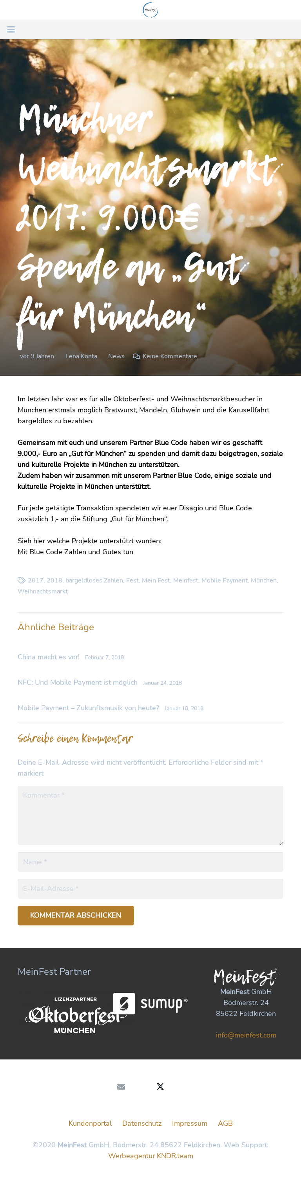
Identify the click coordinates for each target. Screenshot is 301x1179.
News (116, 356)
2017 (36, 580)
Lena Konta (81, 356)
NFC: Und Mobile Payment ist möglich (78, 682)
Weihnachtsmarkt (43, 591)
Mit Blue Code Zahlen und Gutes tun (75, 552)
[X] (160, 1087)
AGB (225, 1123)
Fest (132, 580)
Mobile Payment (224, 580)
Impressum (189, 1123)
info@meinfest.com (246, 1035)
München (264, 580)
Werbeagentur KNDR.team (150, 1156)
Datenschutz (141, 1123)
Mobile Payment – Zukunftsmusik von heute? (88, 708)
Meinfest (185, 580)
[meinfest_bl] (150, 10)
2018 (54, 580)
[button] (11, 29)
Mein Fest (156, 580)
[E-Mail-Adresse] (121, 1087)
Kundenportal (90, 1123)
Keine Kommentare (170, 356)
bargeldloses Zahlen (94, 580)
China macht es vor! (49, 657)
